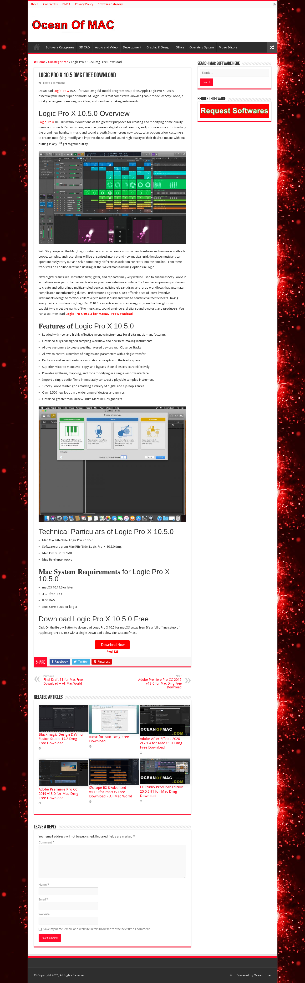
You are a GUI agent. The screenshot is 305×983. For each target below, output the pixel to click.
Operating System (201, 47)
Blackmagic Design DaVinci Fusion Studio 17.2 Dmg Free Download (61, 738)
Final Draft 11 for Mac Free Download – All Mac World (63, 680)
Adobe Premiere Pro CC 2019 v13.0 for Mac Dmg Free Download (160, 682)
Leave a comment (54, 82)
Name (44, 884)
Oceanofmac (262, 975)
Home (36, 47)
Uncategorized (58, 62)
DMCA (66, 4)
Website (44, 914)
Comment (46, 842)
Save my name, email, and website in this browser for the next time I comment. (96, 929)
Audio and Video (106, 47)
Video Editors (228, 47)
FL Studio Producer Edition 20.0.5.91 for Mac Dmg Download (161, 791)
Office (180, 47)
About (34, 4)
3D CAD (84, 47)
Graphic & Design (158, 47)
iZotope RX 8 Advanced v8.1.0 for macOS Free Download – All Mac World (110, 791)
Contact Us (50, 4)
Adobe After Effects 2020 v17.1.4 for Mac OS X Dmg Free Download (161, 743)
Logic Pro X (61, 91)
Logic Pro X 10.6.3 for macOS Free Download (99, 314)
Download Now (112, 645)
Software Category (110, 4)
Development (132, 47)
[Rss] (275, 4)
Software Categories (60, 47)
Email (43, 899)
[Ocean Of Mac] (73, 24)
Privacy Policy (84, 4)
